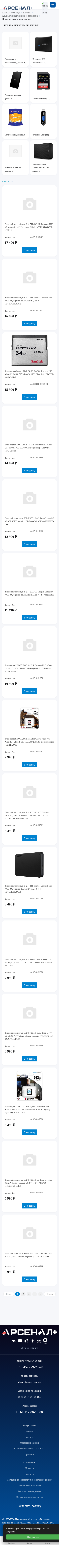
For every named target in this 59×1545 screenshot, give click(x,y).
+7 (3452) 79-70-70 (29, 1367)
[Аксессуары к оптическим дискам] (15, 43)
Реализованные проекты (30, 1491)
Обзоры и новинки (29, 1443)
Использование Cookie (29, 1485)
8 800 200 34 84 (29, 1397)
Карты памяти (39, 98)
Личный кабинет (29, 1348)
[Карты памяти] (43, 81)
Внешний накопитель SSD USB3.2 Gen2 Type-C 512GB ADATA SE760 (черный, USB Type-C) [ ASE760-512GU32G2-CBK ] (28, 1183)
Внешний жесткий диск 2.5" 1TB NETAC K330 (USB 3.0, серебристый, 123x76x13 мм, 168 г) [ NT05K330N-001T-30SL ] (28, 962)
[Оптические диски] (15, 117)
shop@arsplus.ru (29, 1382)
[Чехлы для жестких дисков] (15, 151)
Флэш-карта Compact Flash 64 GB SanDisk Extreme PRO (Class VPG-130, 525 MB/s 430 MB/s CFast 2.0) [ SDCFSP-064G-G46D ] (29, 374)
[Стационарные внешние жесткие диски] (43, 151)
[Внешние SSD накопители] (43, 44)
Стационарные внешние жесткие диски (41, 167)
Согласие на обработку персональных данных (29, 1480)
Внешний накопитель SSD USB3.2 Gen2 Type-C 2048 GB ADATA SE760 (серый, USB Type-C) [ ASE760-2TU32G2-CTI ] (29, 521)
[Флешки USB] (43, 117)
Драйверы (30, 1454)
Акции (29, 1431)
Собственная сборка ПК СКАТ (29, 1448)
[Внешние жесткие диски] (15, 80)
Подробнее (10, 1531)
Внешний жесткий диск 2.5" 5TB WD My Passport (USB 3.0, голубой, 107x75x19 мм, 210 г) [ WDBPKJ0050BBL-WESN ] (29, 227)
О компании (29, 1462)
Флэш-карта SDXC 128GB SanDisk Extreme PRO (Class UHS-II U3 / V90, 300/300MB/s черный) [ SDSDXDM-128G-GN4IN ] (28, 448)
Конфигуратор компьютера (29, 1497)
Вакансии (29, 1474)
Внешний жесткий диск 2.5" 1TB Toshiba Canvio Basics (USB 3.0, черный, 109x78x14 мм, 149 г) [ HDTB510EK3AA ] (28, 889)
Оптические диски (13, 135)
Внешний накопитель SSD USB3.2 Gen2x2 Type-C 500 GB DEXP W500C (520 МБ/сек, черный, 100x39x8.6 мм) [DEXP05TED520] (29, 1036)
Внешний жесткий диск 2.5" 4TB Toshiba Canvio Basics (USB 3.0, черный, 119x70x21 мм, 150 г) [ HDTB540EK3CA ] (28, 301)
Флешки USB (39, 135)
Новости (29, 1468)
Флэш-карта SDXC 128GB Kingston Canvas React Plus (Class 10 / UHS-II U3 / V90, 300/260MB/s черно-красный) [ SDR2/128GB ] (29, 742)
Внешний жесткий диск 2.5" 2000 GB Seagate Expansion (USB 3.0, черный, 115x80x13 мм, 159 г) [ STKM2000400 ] (29, 595)
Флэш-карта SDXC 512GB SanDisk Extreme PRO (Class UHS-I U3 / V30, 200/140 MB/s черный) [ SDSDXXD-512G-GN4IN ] (28, 668)
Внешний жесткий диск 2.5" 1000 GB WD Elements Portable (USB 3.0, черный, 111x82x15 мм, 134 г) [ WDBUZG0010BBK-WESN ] (27, 815)
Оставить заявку (29, 1506)
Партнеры (30, 1437)
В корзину (29, 250)
